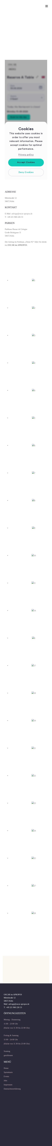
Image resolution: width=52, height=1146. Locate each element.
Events (6, 1076)
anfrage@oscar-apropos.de (22, 214)
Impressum (8, 1085)
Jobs (5, 1081)
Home (6, 1068)
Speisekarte (8, 1072)
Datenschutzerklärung (12, 1089)
